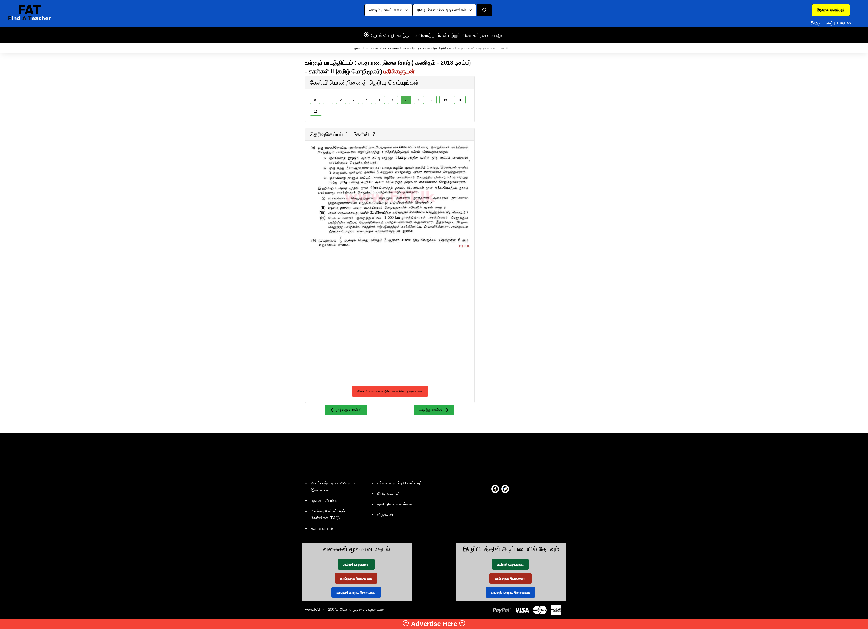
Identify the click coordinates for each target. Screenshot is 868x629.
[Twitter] (505, 489)
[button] (831, 10)
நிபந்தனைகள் (388, 494)
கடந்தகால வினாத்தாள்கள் (382, 48)
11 (460, 99)
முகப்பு (358, 48)
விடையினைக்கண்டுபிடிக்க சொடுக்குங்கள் (390, 391)
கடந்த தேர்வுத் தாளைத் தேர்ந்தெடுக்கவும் (428, 48)
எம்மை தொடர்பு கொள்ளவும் (399, 483)
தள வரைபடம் (322, 528)
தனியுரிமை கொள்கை (394, 504)
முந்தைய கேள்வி (348, 410)
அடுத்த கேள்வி (431, 410)
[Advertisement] (390, 280)
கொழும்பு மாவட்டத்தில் (385, 10)
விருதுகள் (385, 515)
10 (445, 99)
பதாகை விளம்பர (324, 500)
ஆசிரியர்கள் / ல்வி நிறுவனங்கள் (442, 10)
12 (316, 111)
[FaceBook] (495, 489)
